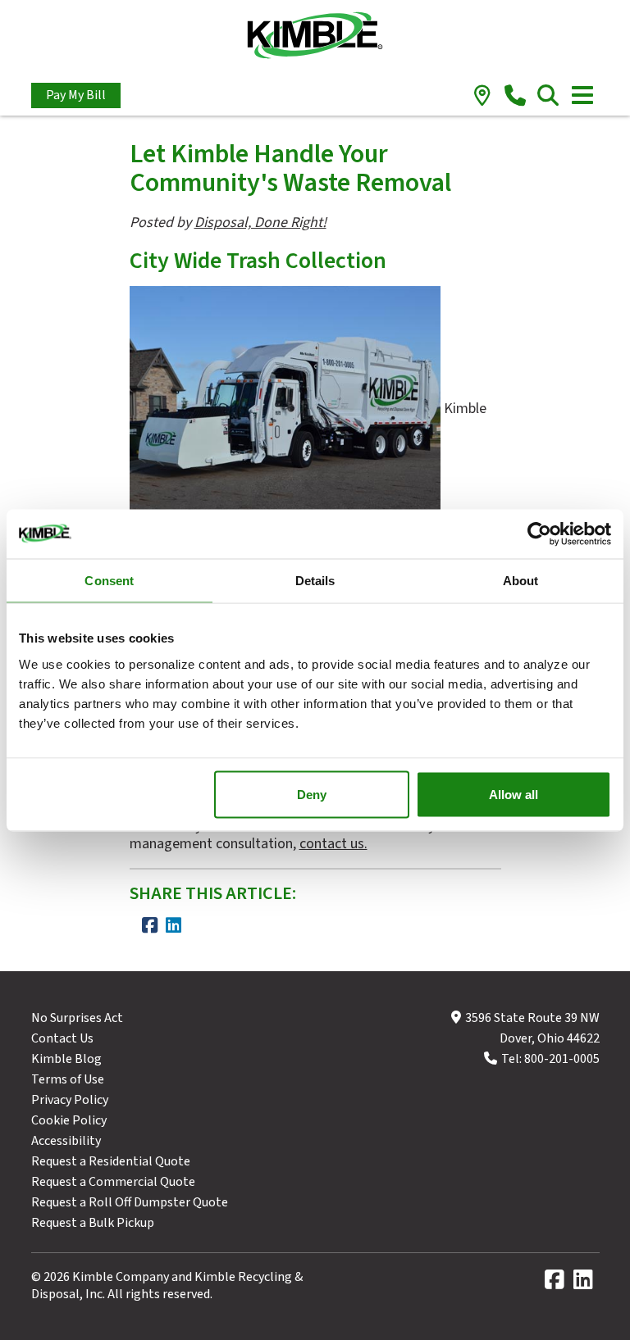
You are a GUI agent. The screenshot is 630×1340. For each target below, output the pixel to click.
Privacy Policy (69, 1100)
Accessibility (66, 1141)
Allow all (513, 794)
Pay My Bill (76, 95)
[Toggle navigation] (582, 95)
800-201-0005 (562, 1059)
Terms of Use (67, 1079)
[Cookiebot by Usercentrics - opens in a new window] (539, 533)
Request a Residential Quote (110, 1161)
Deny (311, 794)
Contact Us (62, 1038)
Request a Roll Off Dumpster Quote (129, 1202)
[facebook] (558, 1283)
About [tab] (521, 580)
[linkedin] (586, 1283)
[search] (548, 96)
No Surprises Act (77, 1018)
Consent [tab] (109, 580)
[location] (482, 96)
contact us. (333, 844)
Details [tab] (315, 580)
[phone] (515, 96)
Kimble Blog (66, 1059)
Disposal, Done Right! (260, 222)
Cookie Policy (69, 1120)
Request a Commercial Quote (113, 1182)
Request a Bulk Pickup (92, 1223)
